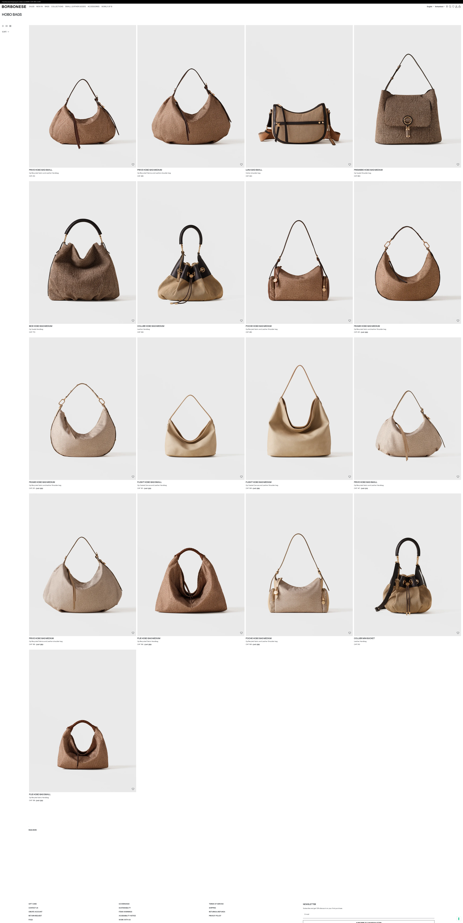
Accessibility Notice (127, 916)
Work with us (125, 920)
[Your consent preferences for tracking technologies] (458, 918)
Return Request (35, 916)
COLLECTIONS (57, 7)
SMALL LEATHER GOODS (75, 7)
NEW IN (39, 7)
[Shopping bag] (459, 7)
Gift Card (33, 904)
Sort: (4, 32)
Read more (33, 830)
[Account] (456, 7)
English (430, 6)
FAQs (31, 920)
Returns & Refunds (217, 912)
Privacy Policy (215, 916)
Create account (35, 912)
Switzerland (439, 6)
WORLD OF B (106, 7)
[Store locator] (447, 7)
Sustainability (125, 908)
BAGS (47, 7)
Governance (124, 904)
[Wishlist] (453, 7)
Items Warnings (125, 912)
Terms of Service (216, 904)
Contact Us (33, 908)
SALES (31, 7)
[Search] (450, 7)
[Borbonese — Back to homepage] (14, 6)
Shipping (212, 908)
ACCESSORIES (93, 7)
